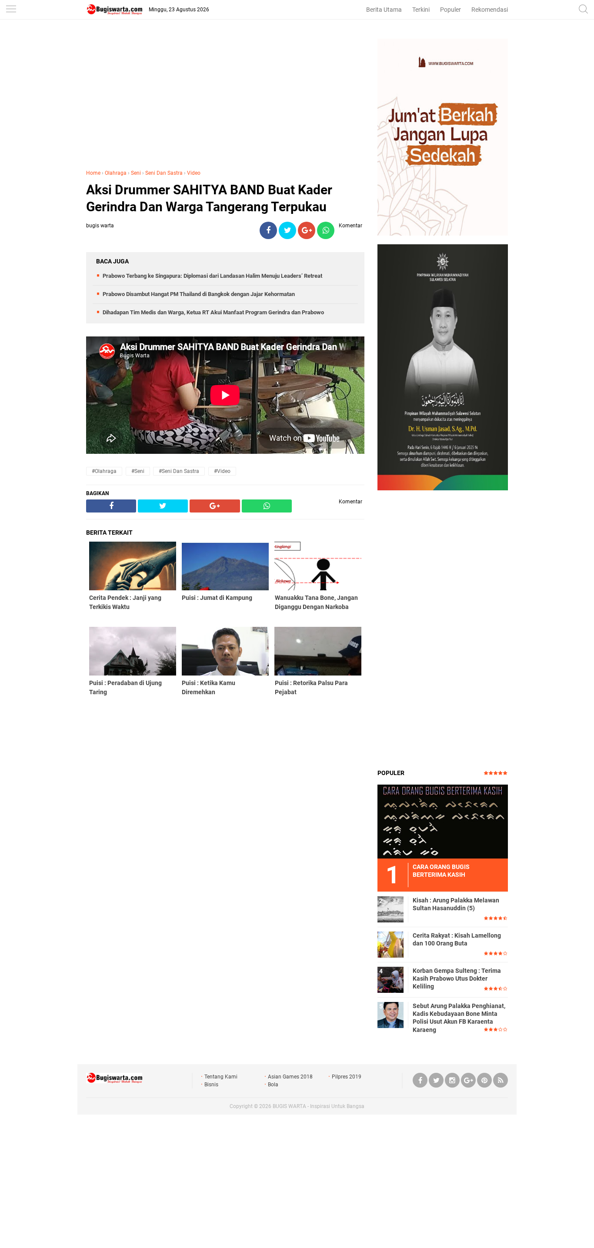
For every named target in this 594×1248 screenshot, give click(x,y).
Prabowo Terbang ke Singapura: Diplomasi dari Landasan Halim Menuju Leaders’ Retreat (212, 276)
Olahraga (116, 173)
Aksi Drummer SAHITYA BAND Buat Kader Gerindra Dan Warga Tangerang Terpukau (209, 198)
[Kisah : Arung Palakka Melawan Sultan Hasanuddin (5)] (390, 909)
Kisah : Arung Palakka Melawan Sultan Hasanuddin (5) (456, 904)
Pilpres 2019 (346, 1077)
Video (193, 173)
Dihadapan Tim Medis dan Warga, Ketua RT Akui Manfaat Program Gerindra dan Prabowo (213, 312)
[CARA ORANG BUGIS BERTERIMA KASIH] (442, 821)
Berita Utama (384, 9)
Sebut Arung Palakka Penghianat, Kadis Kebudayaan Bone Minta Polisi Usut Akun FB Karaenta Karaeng (459, 1017)
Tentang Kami (220, 1077)
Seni (136, 173)
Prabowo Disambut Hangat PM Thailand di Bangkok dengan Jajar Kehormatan (199, 294)
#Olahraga (104, 471)
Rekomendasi (489, 9)
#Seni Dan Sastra (179, 471)
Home (93, 173)
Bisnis (211, 1085)
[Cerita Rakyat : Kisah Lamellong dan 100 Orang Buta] (390, 944)
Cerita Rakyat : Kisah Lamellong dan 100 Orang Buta (457, 939)
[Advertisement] (225, 99)
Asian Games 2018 (290, 1077)
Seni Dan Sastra (164, 173)
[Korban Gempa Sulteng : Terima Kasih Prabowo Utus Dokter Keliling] (390, 979)
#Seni (137, 471)
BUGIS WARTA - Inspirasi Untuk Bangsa (318, 1106)
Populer (450, 9)
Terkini (421, 9)
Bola (273, 1085)
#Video (222, 471)
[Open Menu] (11, 10)
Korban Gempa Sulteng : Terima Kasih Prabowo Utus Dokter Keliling (457, 978)
